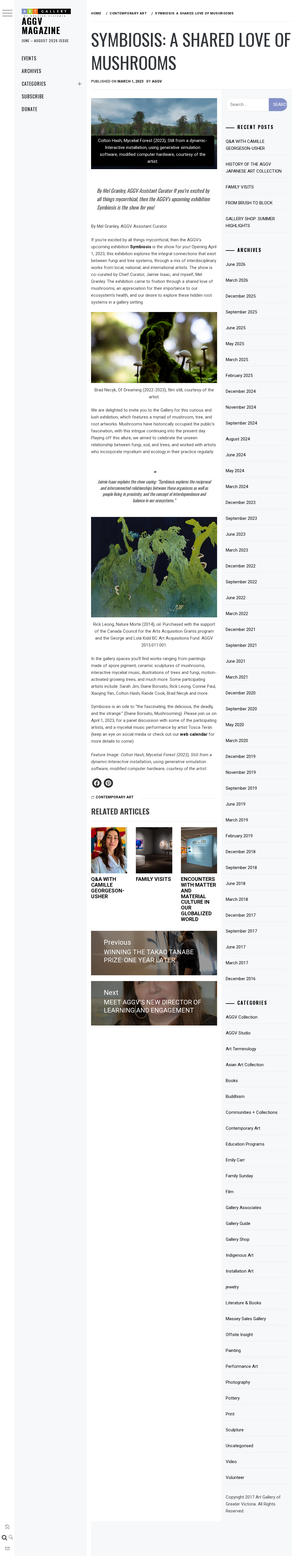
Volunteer (235, 1477)
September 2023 (241, 518)
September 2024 (241, 423)
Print (230, 1414)
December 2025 (241, 296)
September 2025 (241, 312)
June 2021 (235, 661)
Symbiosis (140, 246)
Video (231, 1461)
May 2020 (235, 724)
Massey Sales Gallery (246, 1318)
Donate (29, 109)
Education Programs (245, 1144)
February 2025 (239, 375)
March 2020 (237, 740)
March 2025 (237, 359)
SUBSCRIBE (33, 96)
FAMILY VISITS (153, 879)
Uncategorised (239, 1445)
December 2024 (241, 391)
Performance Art (242, 1366)
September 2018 (241, 867)
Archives (31, 71)
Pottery (233, 1398)
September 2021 (241, 645)
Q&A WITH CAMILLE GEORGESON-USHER (107, 887)
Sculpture (235, 1429)
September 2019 (241, 788)
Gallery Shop (237, 1239)
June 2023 (235, 534)
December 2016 (241, 978)
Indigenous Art (240, 1255)
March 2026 (237, 280)
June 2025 (235, 327)
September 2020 (241, 708)
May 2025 (235, 343)
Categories (34, 83)
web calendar (194, 734)
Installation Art (240, 1271)
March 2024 (237, 486)
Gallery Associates (243, 1207)
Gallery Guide (238, 1223)
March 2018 (237, 899)
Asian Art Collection (245, 1064)
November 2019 (241, 772)
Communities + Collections (252, 1112)
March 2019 (237, 820)
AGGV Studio (238, 1033)
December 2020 (241, 693)
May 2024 (235, 470)
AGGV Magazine (41, 25)
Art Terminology (241, 1048)
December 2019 (241, 756)
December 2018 (241, 851)
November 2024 (241, 407)
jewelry (232, 1287)
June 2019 (235, 804)
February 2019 (239, 835)
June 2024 (235, 454)
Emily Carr (235, 1160)
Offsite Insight (239, 1334)
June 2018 (235, 883)
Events (29, 58)
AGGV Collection (242, 1017)
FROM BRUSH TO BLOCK (249, 203)
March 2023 (237, 550)
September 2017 (241, 931)
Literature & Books (243, 1302)
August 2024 (238, 439)
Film (230, 1191)
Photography (238, 1382)
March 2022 (237, 613)
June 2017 (235, 947)
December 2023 (241, 502)
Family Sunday (239, 1175)
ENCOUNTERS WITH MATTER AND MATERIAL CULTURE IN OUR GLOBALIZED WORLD (198, 899)
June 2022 (235, 597)
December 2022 (241, 566)
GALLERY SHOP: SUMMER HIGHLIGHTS (250, 222)
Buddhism (235, 1096)
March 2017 (237, 962)
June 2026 (235, 264)
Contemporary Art (115, 797)
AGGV (157, 81)
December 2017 (241, 915)
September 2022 (241, 581)
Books (232, 1080)
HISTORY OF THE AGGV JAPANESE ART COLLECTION (254, 168)
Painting (233, 1350)
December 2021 (241, 629)
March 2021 (237, 677)
